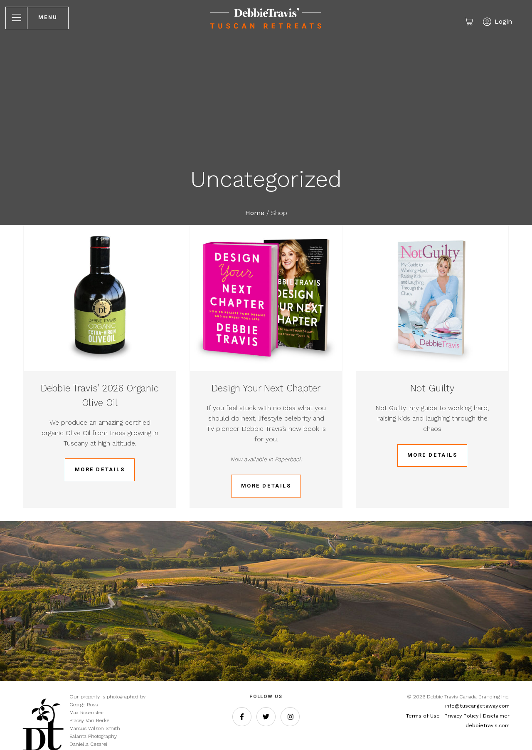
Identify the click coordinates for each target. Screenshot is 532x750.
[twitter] (266, 716)
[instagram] (290, 716)
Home (254, 213)
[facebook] (241, 716)
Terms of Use (423, 716)
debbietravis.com (488, 725)
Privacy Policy (461, 716)
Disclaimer (496, 716)
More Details (100, 469)
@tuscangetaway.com (482, 706)
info (450, 706)
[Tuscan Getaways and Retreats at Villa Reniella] (266, 31)
